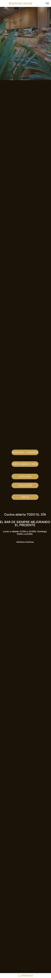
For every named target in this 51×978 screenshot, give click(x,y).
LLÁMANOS (25, 975)
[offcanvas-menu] (47, 3)
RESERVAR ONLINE (20, 3)
